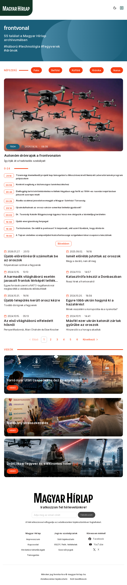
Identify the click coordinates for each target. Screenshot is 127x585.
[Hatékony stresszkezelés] (63, 417)
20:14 (9, 208)
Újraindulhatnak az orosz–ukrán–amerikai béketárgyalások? (49, 207)
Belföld (55, 70)
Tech (13, 146)
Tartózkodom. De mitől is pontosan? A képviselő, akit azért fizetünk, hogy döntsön (60, 228)
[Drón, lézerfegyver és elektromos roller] (63, 458)
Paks (36, 70)
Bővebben (63, 243)
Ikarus (116, 70)
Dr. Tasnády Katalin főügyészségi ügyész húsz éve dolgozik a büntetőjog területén (61, 214)
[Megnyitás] (121, 8)
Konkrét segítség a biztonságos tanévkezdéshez (42, 184)
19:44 (9, 235)
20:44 (9, 192)
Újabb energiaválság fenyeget (32, 221)
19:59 (9, 222)
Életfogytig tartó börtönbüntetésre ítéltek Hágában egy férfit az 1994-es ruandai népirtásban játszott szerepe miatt (66, 193)
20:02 (9, 215)
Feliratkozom (87, 515)
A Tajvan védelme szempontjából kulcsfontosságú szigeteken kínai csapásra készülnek (64, 235)
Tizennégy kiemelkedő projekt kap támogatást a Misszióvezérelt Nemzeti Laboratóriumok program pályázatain (69, 177)
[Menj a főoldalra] (16, 8)
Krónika (96, 70)
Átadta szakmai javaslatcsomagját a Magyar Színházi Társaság (50, 200)
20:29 (9, 201)
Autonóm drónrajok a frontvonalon (32, 155)
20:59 (9, 185)
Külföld (76, 70)
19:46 (9, 229)
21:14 (9, 175)
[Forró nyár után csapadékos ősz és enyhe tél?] (63, 374)
